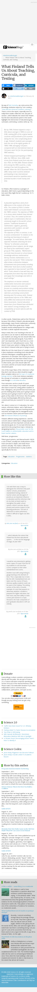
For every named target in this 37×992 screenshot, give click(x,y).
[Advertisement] (18, 22)
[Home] (13, 48)
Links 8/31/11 (6, 809)
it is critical (13, 380)
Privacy (4, 974)
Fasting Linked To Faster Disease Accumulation (19, 730)
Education (14, 463)
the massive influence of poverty (15, 416)
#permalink (24, 525)
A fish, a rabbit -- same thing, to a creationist (17, 886)
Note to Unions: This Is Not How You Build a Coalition (17, 787)
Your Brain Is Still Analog (12, 732)
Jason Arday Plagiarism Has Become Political (19, 753)
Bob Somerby (13, 105)
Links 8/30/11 (6, 851)
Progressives (20, 457)
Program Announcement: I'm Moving (15, 769)
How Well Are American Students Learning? (16, 109)
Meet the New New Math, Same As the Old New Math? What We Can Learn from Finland (18, 829)
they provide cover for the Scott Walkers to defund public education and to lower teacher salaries (18, 431)
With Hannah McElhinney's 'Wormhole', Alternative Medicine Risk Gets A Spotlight (17, 735)
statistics (29, 457)
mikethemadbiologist (10, 55)
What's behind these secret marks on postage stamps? (18, 911)
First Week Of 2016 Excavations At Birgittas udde (17, 937)
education (22, 380)
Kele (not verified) (12, 523)
